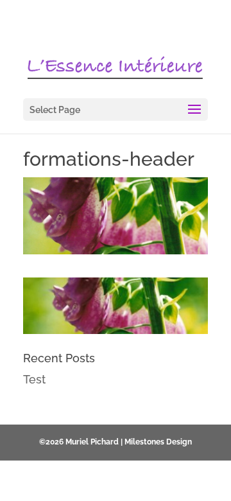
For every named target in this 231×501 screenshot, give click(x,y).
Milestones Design (158, 441)
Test (34, 379)
